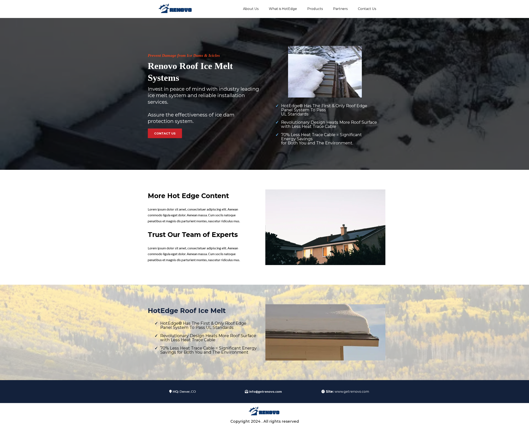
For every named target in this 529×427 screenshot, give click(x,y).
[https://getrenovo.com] (264, 411)
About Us (251, 9)
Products (315, 9)
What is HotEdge (283, 9)
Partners (340, 9)
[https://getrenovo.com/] (176, 9)
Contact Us (367, 9)
